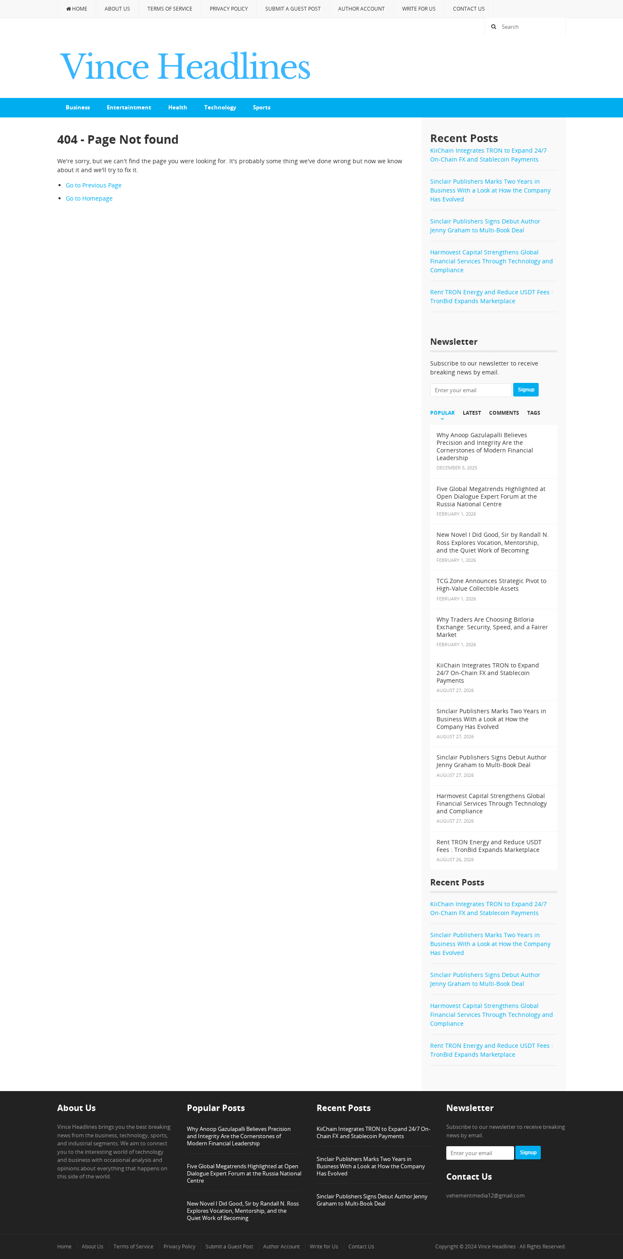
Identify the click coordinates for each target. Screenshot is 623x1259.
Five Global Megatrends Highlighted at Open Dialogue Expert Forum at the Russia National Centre (244, 1173)
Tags (533, 413)
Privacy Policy (229, 8)
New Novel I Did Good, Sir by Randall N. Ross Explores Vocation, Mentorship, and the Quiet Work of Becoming (243, 1211)
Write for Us (419, 8)
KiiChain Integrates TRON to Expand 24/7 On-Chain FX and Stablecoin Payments (373, 1132)
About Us (117, 8)
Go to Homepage (89, 198)
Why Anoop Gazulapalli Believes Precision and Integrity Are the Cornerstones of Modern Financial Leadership (239, 1136)
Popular (442, 413)
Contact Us (469, 8)
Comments (504, 413)
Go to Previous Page (94, 185)
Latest (472, 413)
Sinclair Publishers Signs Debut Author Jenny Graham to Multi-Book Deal (372, 1199)
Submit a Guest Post (293, 8)
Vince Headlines (497, 1246)
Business (78, 107)
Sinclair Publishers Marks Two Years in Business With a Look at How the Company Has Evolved (490, 190)
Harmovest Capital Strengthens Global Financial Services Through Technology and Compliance (491, 261)
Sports (261, 107)
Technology (220, 107)
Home (79, 8)
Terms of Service (169, 8)
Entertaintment (129, 107)
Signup (526, 390)
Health (177, 107)
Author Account (361, 8)
